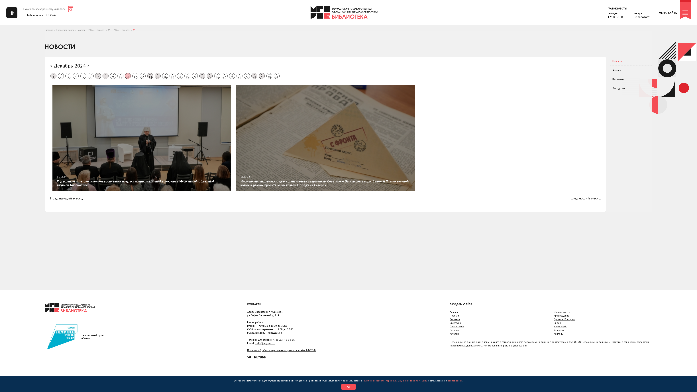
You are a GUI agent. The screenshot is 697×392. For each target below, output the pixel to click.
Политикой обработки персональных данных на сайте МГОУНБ (395, 380)
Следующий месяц (585, 198)
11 (109, 30)
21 (202, 76)
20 (195, 76)
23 (217, 76)
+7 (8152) (284, 339)
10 (120, 76)
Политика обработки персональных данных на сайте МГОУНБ (281, 350)
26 (239, 76)
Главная (49, 30)
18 (180, 76)
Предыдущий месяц (66, 198)
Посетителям (457, 326)
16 (165, 76)
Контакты (559, 333)
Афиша (616, 70)
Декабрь (100, 30)
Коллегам (559, 330)
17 (172, 76)
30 (269, 76)
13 (142, 76)
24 (224, 76)
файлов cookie (454, 380)
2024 (90, 30)
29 (262, 76)
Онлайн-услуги (562, 312)
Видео (557, 322)
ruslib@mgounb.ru (265, 343)
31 (276, 76)
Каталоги (455, 333)
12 (135, 76)
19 (187, 76)
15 (157, 76)
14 (150, 76)
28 (254, 76)
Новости (81, 30)
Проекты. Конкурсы (564, 319)
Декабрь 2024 (70, 65)
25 (232, 76)
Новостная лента (65, 30)
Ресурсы (454, 330)
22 (209, 76)
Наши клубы (560, 326)
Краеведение (561, 315)
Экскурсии (618, 88)
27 (247, 76)
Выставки (618, 79)
